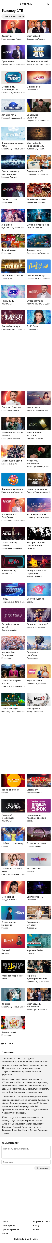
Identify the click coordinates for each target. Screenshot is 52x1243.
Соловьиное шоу (36, 275)
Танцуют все (34, 250)
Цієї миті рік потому (12, 843)
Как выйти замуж (10, 326)
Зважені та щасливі (37, 61)
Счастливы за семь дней (12, 870)
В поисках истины (36, 843)
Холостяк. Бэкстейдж (33, 462)
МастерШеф (33, 36)
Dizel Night (32, 789)
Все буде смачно (36, 199)
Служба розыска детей (10, 625)
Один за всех (34, 86)
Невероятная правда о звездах (36, 816)
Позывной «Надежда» (7, 816)
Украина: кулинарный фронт (37, 977)
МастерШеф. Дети (11, 460)
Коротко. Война (35, 950)
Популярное (8, 1225)
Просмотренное (10, 1229)
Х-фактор (6, 224)
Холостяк (6, 36)
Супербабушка (35, 300)
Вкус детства (34, 680)
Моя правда (33, 708)
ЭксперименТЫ (35, 896)
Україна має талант (12, 275)
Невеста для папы (37, 489)
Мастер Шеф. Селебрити (8, 516)
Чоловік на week (10, 789)
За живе (5, 1003)
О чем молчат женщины (9, 923)
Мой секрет (7, 896)
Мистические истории (34, 434)
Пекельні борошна (11, 407)
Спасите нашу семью (9, 544)
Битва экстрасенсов (38, 224)
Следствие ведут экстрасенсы (11, 172)
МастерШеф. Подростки (8, 653)
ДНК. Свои (32, 326)
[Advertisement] (26, 361)
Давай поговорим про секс (11, 682)
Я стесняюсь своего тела (12, 144)
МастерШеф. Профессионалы (35, 144)
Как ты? (5, 950)
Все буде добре (35, 598)
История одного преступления (35, 544)
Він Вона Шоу (8, 570)
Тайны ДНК (7, 300)
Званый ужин (8, 250)
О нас (36, 1229)
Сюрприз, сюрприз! (37, 624)
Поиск (4, 1221)
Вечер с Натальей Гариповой (36, 572)
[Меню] (3, 3)
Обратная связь (42, 1221)
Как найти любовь (36, 514)
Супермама (7, 61)
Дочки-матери (9, 708)
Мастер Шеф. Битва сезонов (12, 434)
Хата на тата (8, 114)
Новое (4, 1233)
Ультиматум (34, 868)
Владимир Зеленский (32, 116)
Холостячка (33, 407)
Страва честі (8, 1032)
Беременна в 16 (35, 171)
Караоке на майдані (12, 489)
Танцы (4, 598)
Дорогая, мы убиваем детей (9, 88)
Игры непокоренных (12, 975)
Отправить (42, 1168)
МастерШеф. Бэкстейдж (34, 1005)
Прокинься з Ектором (33, 923)
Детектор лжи (9, 199)
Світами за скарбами (33, 653)
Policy (36, 1225)
